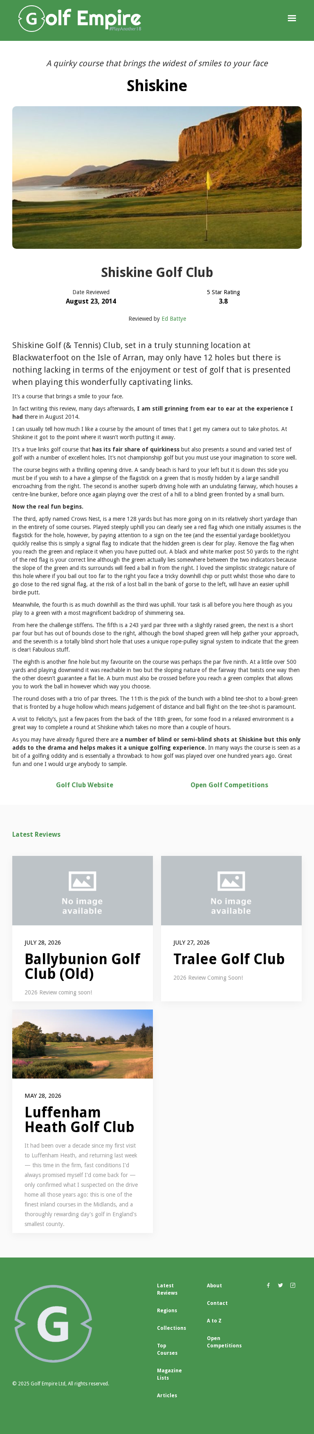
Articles (167, 1395)
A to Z (214, 1321)
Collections (171, 1328)
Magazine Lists (169, 1374)
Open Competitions (224, 1342)
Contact (217, 1303)
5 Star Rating (223, 292)
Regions (167, 1310)
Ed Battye (173, 318)
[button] (292, 18)
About (214, 1286)
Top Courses (167, 1349)
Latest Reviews (36, 834)
